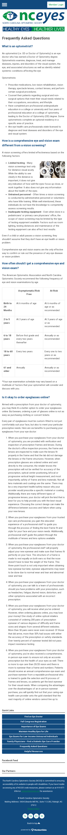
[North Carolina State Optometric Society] (33, 21)
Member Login (56, 4)
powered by (26, 830)
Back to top (32, 823)
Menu (4, 5)
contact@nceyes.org (30, 791)
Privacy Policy (33, 809)
